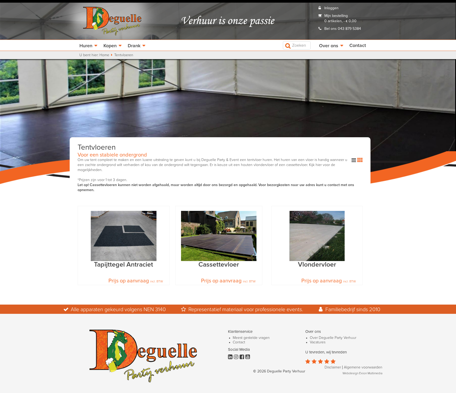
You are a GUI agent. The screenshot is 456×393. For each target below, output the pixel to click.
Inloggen (331, 8)
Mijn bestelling (336, 16)
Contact (357, 45)
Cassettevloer (218, 264)
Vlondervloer (317, 264)
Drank (134, 46)
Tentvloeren (123, 55)
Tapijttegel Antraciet (123, 264)
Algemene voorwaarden (363, 367)
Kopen (110, 46)
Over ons (328, 46)
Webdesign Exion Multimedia (362, 373)
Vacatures (317, 342)
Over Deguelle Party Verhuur (333, 338)
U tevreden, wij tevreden (326, 352)
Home (104, 55)
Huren (85, 46)
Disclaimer (333, 367)
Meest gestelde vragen (251, 338)
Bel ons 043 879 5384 (342, 29)
